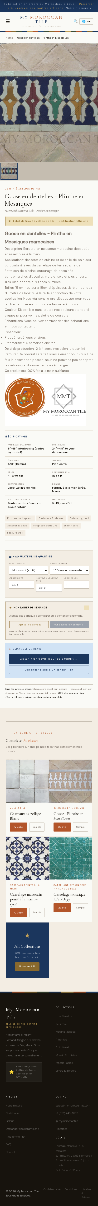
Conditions (71, 1189)
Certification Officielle (73, 220)
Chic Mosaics (64, 1047)
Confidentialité (52, 1189)
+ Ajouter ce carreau (29, 624)
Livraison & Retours (87, 1193)
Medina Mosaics (65, 1032)
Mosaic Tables (64, 1063)
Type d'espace (17, 563)
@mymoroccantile (67, 1121)
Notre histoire (14, 1105)
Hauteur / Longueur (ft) (47, 579)
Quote (19, 826)
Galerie (10, 1121)
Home (9, 37)
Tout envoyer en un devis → (69, 624)
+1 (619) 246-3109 (67, 1113)
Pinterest (61, 1129)
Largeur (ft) (16, 578)
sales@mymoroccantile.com (73, 1105)
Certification (13, 1113)
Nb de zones (71, 578)
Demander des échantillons (22, 1129)
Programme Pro (15, 1137)
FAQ (8, 1144)
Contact (10, 1152)
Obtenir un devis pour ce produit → (49, 658)
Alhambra (61, 1039)
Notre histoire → (79, 7)
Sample (37, 826)
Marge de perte (59, 563)
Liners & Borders (66, 1071)
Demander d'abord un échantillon (49, 669)
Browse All (27, 966)
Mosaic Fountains (66, 1055)
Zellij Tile (61, 1024)
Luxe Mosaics (64, 1016)
